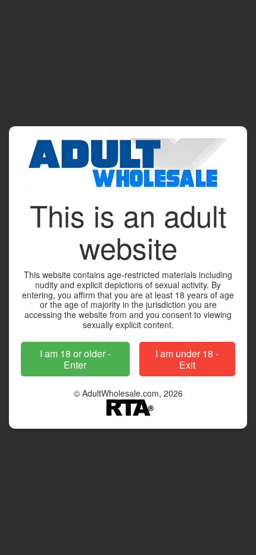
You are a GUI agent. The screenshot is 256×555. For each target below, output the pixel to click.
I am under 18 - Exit (186, 359)
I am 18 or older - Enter (75, 359)
